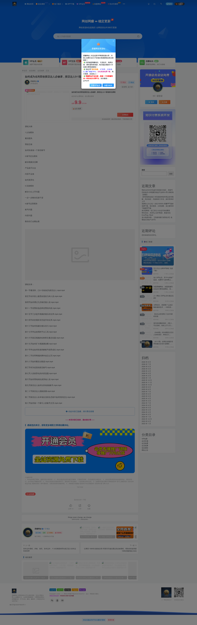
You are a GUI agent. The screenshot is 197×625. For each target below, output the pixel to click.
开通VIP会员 (95, 85)
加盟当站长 (108, 85)
